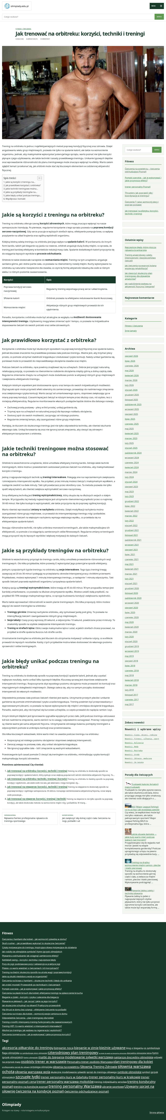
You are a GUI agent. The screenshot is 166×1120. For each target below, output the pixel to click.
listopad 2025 (131, 399)
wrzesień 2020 (132, 602)
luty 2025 (129, 443)
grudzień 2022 (132, 501)
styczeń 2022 (131, 525)
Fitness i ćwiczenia (23, 29)
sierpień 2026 (131, 356)
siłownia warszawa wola (32, 1072)
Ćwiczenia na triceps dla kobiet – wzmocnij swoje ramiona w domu (34, 1013)
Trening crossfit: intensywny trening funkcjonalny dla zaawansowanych (37, 1022)
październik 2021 (133, 540)
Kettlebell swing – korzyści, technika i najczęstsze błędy (29, 959)
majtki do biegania (51, 1057)
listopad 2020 (131, 593)
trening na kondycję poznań (31, 1086)
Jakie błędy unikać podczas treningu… (23, 195)
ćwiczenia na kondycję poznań (40, 1091)
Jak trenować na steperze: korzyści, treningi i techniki (36, 798)
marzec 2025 (131, 438)
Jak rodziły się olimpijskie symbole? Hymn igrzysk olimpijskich (32, 951)
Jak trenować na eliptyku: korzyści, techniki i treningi (141, 212)
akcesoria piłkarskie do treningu (27, 1047)
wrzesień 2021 (132, 544)
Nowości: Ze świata (134, 762)
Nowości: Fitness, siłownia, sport (142, 739)
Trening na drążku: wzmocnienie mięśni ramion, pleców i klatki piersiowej (143, 865)
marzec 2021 (131, 573)
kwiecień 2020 (132, 627)
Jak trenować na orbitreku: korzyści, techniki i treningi (37, 770)
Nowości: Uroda (132, 755)
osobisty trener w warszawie (44, 1061)
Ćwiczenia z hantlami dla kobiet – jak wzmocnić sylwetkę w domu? (34, 939)
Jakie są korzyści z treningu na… (20, 182)
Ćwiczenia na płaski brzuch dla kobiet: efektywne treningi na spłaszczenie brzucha (42, 993)
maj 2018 (129, 675)
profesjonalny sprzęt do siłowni (16, 1067)
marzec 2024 (131, 472)
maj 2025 (129, 428)
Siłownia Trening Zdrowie (98, 1066)
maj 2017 (129, 704)
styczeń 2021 (131, 583)
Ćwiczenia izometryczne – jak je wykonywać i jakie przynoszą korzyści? (36, 1034)
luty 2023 (129, 496)
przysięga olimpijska (41, 1066)
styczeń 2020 (131, 641)
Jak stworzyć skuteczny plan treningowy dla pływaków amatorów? (138, 276)
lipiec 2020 (130, 612)
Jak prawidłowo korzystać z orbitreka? (23, 185)
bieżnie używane (112, 1047)
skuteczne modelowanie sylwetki (68, 1072)
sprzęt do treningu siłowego (102, 1072)
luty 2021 (129, 578)
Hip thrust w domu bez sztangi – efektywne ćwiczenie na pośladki (34, 1009)
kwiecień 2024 (132, 467)
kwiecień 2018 (132, 680)
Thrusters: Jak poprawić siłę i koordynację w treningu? (139, 194)
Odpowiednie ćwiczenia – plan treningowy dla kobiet (28, 1017)
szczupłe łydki (28, 1076)
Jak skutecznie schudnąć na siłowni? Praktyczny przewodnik (31, 1005)
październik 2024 (133, 452)
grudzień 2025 (132, 394)
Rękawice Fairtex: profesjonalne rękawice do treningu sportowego (26, 818)
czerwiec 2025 (132, 423)
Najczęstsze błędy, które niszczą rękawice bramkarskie (140, 249)
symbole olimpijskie (129, 1072)
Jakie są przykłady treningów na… (21, 192)
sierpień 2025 (131, 414)
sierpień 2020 (131, 607)
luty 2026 (129, 385)
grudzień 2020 (132, 588)
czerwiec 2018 (132, 670)
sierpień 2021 (131, 549)
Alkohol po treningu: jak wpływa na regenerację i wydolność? (32, 1030)
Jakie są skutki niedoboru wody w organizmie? (24, 976)
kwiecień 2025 (132, 433)
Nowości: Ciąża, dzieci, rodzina (141, 735)
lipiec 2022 (130, 506)
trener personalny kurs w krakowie (114, 1077)
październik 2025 (133, 404)
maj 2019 (129, 656)
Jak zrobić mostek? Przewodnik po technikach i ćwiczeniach (31, 984)
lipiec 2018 (130, 665)
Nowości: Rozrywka (134, 750)
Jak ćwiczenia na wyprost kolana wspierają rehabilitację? (140, 267)
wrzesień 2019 (132, 651)
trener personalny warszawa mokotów (65, 1081)
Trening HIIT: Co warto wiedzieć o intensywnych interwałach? (32, 1026)
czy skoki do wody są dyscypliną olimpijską (112, 1053)
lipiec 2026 (130, 361)
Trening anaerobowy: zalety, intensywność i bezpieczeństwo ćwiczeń (140, 258)
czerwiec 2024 (132, 462)
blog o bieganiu (134, 1048)
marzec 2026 (131, 380)
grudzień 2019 (132, 646)
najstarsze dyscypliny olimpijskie (133, 1057)
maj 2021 (129, 564)
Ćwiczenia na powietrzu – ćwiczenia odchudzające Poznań (142, 170)
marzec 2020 (131, 631)
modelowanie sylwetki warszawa (89, 1057)
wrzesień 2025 (132, 409)
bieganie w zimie (86, 1048)
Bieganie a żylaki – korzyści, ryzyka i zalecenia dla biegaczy (30, 997)
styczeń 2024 (131, 481)
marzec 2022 (131, 515)
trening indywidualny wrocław (110, 1081)
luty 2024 (129, 477)
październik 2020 (133, 598)
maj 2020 (129, 622)
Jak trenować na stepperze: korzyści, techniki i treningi (37, 786)
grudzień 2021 (132, 530)
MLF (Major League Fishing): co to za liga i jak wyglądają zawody (142, 808)
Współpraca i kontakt (15, 198)
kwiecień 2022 (132, 510)
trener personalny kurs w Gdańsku (64, 1077)
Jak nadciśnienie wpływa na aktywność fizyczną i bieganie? (140, 285)
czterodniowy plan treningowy (73, 1052)
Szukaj (159, 16)
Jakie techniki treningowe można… (22, 188)
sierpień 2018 (131, 660)
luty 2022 (129, 520)
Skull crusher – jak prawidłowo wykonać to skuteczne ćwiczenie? (33, 943)
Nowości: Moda (131, 747)
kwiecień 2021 (132, 569)
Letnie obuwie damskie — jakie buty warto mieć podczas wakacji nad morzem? (141, 837)
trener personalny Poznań (138, 186)
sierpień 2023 (131, 486)
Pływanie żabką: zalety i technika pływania (139, 892)
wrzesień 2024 (132, 457)
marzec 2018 (131, 685)
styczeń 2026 (131, 390)
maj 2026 (129, 370)
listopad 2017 (131, 694)
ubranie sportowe (113, 1086)
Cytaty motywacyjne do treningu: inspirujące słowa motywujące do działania (39, 947)
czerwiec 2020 (132, 617)
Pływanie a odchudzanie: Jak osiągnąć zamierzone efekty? (30, 955)
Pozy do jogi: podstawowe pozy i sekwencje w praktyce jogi (31, 964)
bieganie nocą (64, 1048)
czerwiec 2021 (132, 559)
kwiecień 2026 (132, 375)
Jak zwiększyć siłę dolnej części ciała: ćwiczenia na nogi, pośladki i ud (86, 818)
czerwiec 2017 (132, 699)
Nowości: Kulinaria (134, 743)
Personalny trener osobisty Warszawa (90, 1062)
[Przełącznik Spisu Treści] (38, 178)
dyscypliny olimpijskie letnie (139, 1053)
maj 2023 (129, 491)
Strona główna (157, 1112)
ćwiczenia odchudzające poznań (86, 1091)
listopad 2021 (131, 535)
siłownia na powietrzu (66, 1067)
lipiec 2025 (130, 419)
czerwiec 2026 (132, 365)
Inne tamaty (131, 330)
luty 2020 (129, 636)
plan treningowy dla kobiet (133, 1061)
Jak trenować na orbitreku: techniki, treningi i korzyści (37, 778)
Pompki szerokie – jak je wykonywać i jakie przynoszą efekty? (143, 179)
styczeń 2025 (131, 448)
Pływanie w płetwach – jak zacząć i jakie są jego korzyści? (29, 1001)
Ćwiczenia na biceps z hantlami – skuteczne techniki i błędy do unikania (37, 980)
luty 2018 (129, 689)
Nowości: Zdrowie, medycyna (138, 758)
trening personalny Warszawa (75, 1086)
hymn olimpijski (31, 1057)
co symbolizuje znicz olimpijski (33, 1053)
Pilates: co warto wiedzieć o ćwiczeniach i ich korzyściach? (30, 968)
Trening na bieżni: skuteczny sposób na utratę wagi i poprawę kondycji (36, 972)
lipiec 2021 (130, 554)
